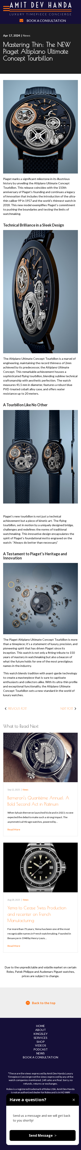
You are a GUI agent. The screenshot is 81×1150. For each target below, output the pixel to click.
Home (40, 1026)
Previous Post (17, 708)
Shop (41, 1041)
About (40, 1030)
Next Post (66, 708)
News (26, 35)
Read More (13, 829)
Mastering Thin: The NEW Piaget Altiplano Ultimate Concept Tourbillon (37, 51)
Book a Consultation (46, 20)
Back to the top (43, 1003)
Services (40, 1037)
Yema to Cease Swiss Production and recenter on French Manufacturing (36, 914)
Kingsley (40, 1033)
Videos (40, 1045)
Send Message (42, 1135)
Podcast (40, 1049)
